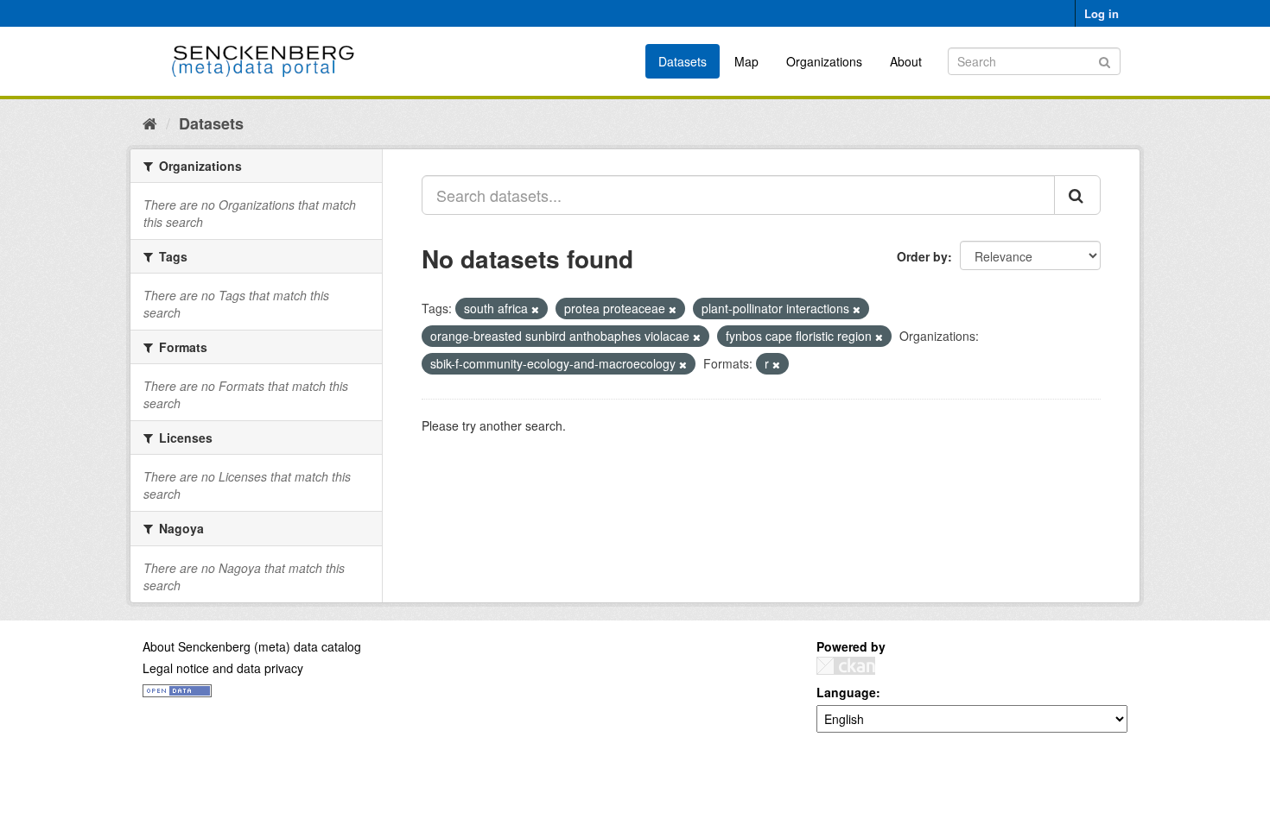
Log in (1101, 13)
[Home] (150, 122)
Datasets (682, 61)
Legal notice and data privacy (223, 668)
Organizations (824, 61)
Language (846, 692)
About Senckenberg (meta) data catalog (252, 646)
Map (746, 61)
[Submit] (1104, 60)
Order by (922, 256)
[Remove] (535, 309)
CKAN (845, 666)
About (906, 61)
